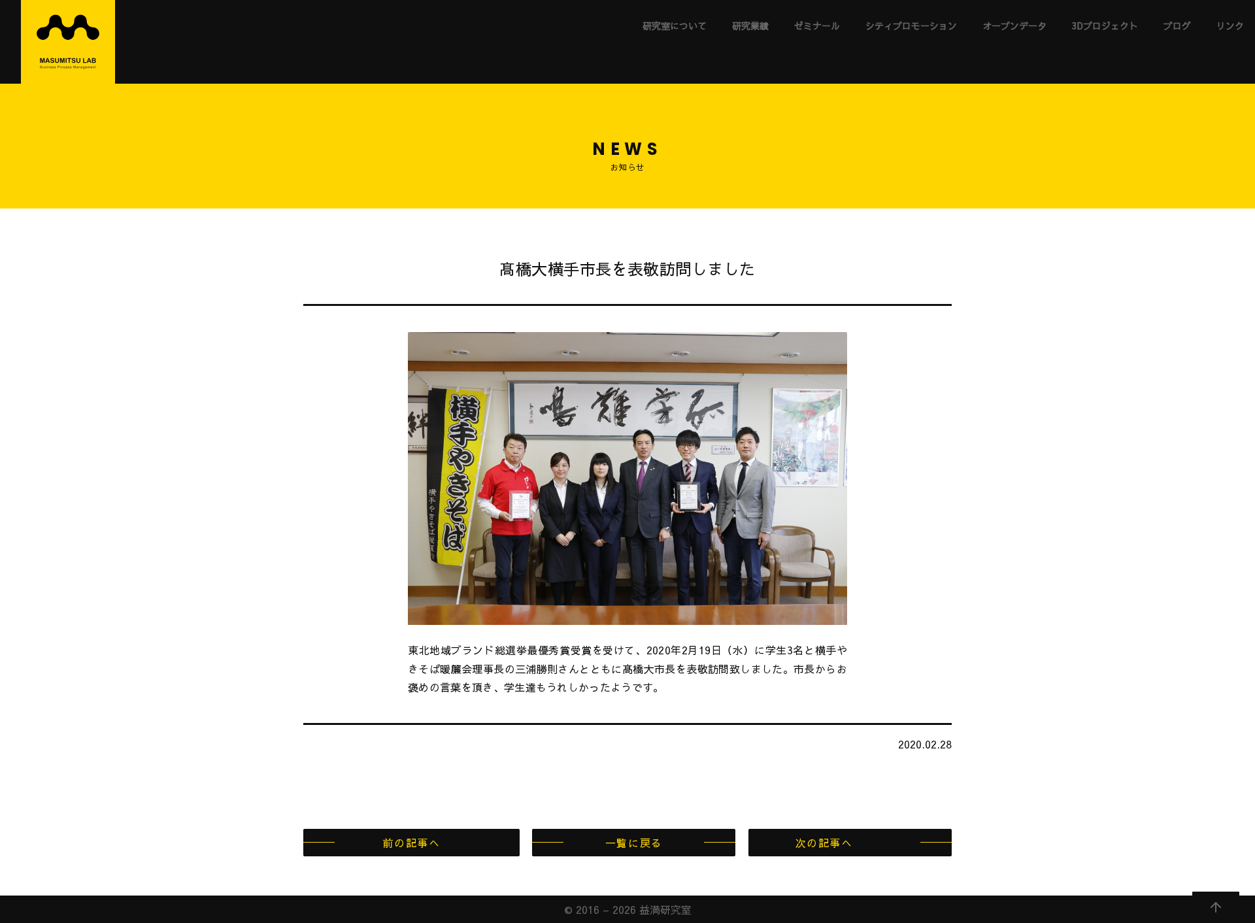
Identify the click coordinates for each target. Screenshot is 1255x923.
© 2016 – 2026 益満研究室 (628, 909)
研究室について (675, 25)
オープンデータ (1014, 25)
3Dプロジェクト (1105, 25)
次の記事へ (824, 842)
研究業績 (750, 25)
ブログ (1177, 25)
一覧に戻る (634, 842)
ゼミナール (817, 25)
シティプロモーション (911, 25)
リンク (1230, 25)
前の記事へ (411, 842)
